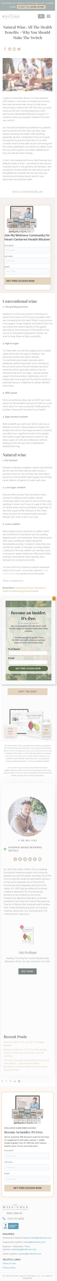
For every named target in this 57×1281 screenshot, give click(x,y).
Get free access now (28, 668)
